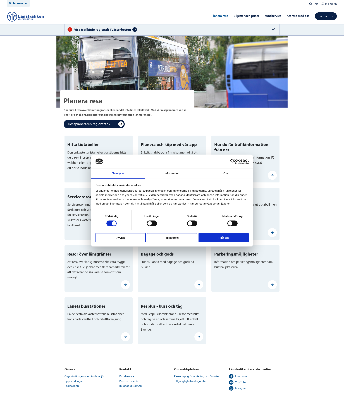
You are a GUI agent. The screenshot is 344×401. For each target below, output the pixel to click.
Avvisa (120, 237)
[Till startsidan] (25, 16)
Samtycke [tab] (118, 173)
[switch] (152, 223)
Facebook (241, 376)
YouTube (240, 382)
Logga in (325, 16)
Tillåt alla (223, 237)
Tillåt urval (172, 237)
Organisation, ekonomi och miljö (84, 376)
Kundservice (272, 16)
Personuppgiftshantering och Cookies (196, 376)
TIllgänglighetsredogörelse (190, 381)
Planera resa (219, 16)
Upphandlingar (73, 381)
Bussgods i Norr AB (130, 386)
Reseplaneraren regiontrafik (89, 124)
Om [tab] (225, 173)
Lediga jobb (71, 386)
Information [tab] (172, 173)
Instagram (241, 388)
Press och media (128, 381)
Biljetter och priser (246, 16)
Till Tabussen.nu (18, 3)
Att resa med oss (298, 16)
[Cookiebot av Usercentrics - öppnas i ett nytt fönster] (233, 161)
